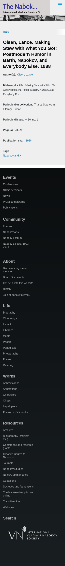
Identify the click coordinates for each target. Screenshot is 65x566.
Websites (8, 507)
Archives (8, 430)
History (7, 289)
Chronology (10, 318)
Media (6, 335)
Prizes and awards (14, 201)
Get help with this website (18, 283)
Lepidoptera (10, 406)
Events (9, 177)
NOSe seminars (12, 190)
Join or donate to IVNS (16, 295)
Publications (10, 207)
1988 (29, 140)
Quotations (9, 480)
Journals (8, 463)
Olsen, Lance (25, 74)
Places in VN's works (15, 412)
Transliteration (11, 501)
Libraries (8, 330)
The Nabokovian (25, 6)
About (9, 261)
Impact (7, 324)
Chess (7, 400)
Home (6, 31)
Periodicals (9, 347)
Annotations (10, 389)
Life (6, 305)
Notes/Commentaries (15, 474)
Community (14, 219)
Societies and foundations (18, 486)
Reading (8, 365)
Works (9, 376)
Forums (7, 226)
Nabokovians (11, 232)
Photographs (10, 353)
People (7, 341)
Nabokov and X (12, 155)
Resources (13, 423)
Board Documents (13, 277)
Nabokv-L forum (12, 237)
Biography (9, 312)
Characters (9, 394)
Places (7, 359)
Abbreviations (11, 383)
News (6, 195)
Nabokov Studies (13, 469)
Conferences (10, 184)
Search (9, 518)
